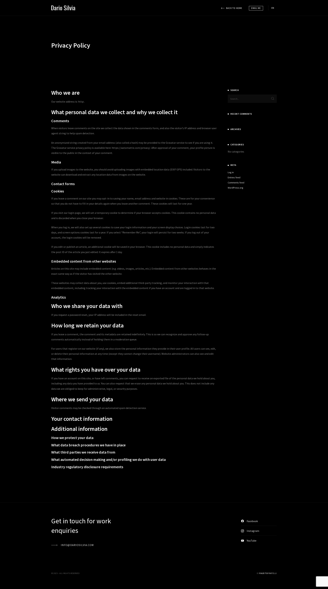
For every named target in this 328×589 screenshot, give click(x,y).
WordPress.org (235, 187)
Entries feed (234, 177)
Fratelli (268, 573)
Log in (231, 172)
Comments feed (236, 182)
